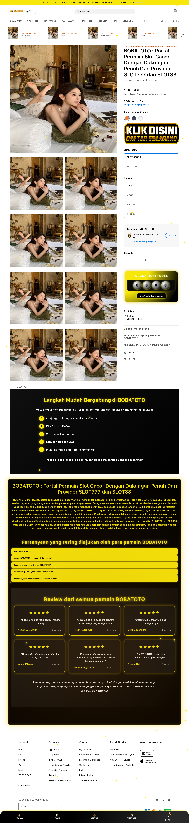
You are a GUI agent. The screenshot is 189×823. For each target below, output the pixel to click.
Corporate (54, 755)
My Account (85, 749)
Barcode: (144, 80)
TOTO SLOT (133, 166)
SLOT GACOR (68, 21)
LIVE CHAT (167, 818)
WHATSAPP (132, 818)
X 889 (130, 195)
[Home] (16, 10)
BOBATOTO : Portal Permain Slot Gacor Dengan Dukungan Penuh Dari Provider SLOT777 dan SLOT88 (94, 2)
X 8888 (131, 214)
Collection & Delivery (89, 755)
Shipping (141, 94)
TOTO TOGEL (25, 775)
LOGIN (57, 818)
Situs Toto (32, 21)
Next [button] (177, 2)
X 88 (129, 185)
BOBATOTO (16, 21)
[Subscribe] (61, 806)
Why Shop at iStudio (120, 760)
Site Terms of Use (88, 780)
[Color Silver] (140, 118)
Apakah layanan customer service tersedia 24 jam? (35, 579)
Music (21, 770)
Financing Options (58, 770)
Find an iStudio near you (122, 755)
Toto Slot (102, 21)
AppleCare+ (54, 749)
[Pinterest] (135, 359)
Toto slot (145, 21)
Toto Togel (86, 21)
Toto (115, 21)
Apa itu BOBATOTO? (22, 552)
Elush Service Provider (60, 765)
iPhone (21, 760)
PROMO (19, 818)
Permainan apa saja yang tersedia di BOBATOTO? (35, 572)
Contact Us (85, 765)
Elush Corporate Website (122, 765)
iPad (20, 755)
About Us (114, 749)
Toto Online (50, 21)
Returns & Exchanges (89, 760)
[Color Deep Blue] (134, 118)
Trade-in (53, 775)
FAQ (81, 770)
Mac (20, 749)
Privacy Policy (86, 775)
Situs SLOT (129, 21)
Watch (21, 765)
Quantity (128, 253)
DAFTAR (95, 818)
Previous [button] (11, 2)
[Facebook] (126, 359)
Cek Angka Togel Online (151, 296)
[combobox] (104, 11)
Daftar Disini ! (140, 2)
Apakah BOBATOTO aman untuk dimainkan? (33, 558)
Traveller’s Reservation (60, 780)
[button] (16, 21)
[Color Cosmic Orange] (127, 118)
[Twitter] (130, 359)
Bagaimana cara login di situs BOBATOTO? (32, 565)
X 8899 (131, 204)
